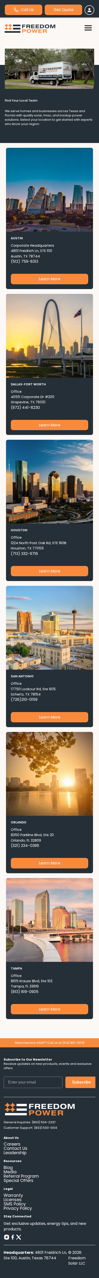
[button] (88, 28)
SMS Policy (15, 1204)
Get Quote (64, 9)
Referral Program (21, 1176)
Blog (8, 1168)
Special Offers (18, 1181)
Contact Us (15, 1149)
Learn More (49, 279)
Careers (12, 1144)
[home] (30, 28)
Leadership (15, 1153)
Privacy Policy (18, 1208)
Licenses (13, 1200)
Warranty (13, 1195)
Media (10, 1172)
